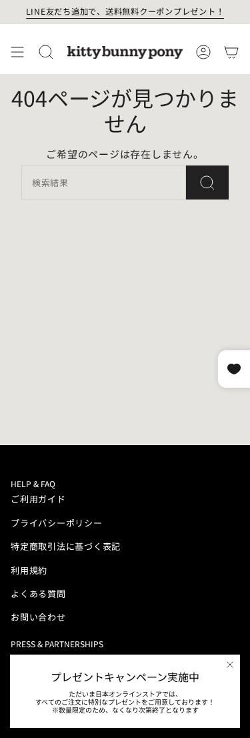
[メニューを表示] (17, 52)
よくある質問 (38, 593)
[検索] (207, 182)
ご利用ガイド (38, 498)
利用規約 (29, 570)
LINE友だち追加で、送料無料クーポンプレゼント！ (125, 11)
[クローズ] (230, 665)
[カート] (231, 52)
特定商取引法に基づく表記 (66, 546)
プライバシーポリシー (57, 522)
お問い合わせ (38, 617)
